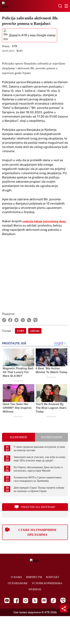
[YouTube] (7, 600)
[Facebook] (16, 600)
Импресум (34, 577)
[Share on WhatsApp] (29, 320)
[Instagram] (25, 600)
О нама (16, 577)
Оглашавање (18, 583)
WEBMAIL (35, 589)
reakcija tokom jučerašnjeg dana (44, 221)
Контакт (52, 577)
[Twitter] (34, 600)
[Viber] (63, 601)
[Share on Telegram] (16, 320)
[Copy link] (4, 320)
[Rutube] (44, 600)
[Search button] (60, 6)
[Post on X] (23, 320)
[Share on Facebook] (10, 320)
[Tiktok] (53, 600)
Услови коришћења (47, 583)
